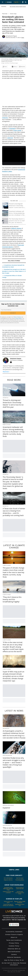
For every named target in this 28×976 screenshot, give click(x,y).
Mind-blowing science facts (19, 905)
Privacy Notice (19, 318)
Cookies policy (14, 946)
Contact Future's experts (14, 934)
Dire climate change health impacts (18, 6)
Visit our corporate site (19, 919)
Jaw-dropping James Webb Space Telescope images (8, 888)
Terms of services (17, 317)
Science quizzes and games (8, 902)
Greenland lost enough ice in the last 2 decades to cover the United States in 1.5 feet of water (14, 271)
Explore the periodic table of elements (8, 892)
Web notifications (14, 951)
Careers (14, 954)
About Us (14, 937)
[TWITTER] (11, 362)
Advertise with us (14, 948)
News (22, 37)
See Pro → (17, 2)
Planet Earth (4, 13)
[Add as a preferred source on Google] (14, 924)
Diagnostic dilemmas (8, 879)
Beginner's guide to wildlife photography (19, 902)
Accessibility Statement (14, 931)
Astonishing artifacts (20, 879)
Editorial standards (14, 957)
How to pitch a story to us (14, 960)
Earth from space (19, 878)
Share (6, 66)
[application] (14, 154)
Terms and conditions (14, 940)
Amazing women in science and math (20, 888)
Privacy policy (14, 943)
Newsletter (23, 66)
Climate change (13, 13)
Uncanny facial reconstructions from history (20, 892)
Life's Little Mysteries (8, 878)
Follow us (15, 66)
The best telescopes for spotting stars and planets (8, 905)
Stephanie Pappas (12, 36)
